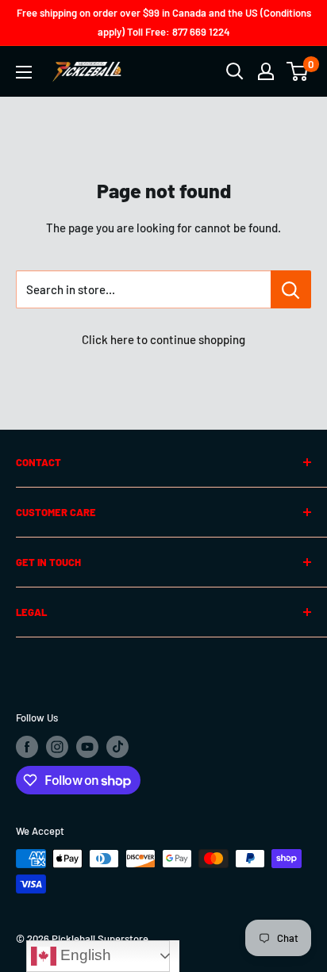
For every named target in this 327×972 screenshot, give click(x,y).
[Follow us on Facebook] (27, 747)
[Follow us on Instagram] (57, 747)
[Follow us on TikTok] (117, 747)
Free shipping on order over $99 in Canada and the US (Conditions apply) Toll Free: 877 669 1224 (164, 22)
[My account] (266, 71)
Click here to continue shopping (163, 339)
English (83, 955)
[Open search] (235, 71)
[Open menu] (24, 72)
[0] (298, 71)
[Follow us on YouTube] (87, 747)
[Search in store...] (291, 289)
